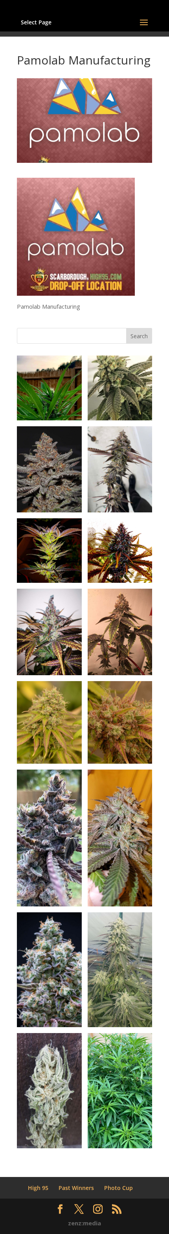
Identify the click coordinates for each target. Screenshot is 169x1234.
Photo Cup (118, 1188)
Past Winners (76, 1188)
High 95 (38, 1188)
